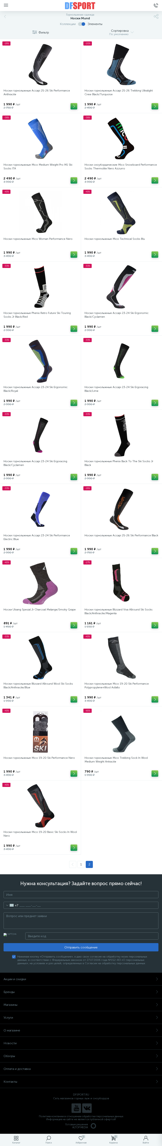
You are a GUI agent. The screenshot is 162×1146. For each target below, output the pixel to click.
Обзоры (9, 1056)
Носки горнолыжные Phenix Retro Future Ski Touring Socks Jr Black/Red (37, 314)
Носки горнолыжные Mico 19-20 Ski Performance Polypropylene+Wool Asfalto (117, 685)
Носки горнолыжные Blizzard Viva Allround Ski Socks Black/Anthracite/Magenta (119, 611)
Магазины (10, 1005)
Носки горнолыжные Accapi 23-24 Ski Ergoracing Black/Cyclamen (35, 463)
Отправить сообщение (81, 947)
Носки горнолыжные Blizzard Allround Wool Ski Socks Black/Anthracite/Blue (38, 685)
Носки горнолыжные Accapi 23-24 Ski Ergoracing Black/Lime (116, 389)
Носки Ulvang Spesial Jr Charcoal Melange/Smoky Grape (40, 609)
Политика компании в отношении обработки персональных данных (81, 1116)
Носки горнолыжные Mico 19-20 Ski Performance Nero (39, 758)
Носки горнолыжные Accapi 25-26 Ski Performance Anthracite (37, 92)
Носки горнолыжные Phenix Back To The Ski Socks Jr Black (119, 463)
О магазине (12, 1030)
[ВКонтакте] (87, 1108)
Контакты (10, 1081)
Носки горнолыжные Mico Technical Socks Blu (115, 239)
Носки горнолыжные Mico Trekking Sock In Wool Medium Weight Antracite (116, 759)
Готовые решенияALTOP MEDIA (76, 1126)
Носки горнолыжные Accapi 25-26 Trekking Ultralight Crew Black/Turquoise (119, 92)
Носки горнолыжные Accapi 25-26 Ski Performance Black (121, 535)
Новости (10, 1043)
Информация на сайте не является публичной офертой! (81, 1119)
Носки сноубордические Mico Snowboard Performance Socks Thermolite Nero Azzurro (121, 166)
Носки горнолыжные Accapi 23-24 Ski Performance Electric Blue (37, 537)
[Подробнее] (74, 106)
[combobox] (11, 905)
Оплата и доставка (17, 1069)
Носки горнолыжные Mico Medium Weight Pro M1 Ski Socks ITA (38, 166)
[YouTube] (76, 1108)
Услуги (8, 1017)
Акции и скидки (15, 979)
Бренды (9, 992)
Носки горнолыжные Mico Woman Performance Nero (38, 239)
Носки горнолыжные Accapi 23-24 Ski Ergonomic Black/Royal (36, 389)
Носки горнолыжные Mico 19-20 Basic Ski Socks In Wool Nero (40, 833)
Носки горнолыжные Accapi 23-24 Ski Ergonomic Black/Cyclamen (117, 314)
